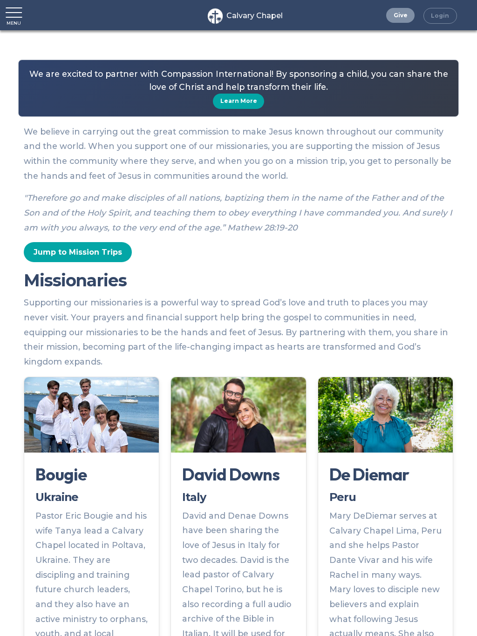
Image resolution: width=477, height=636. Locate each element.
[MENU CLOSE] (14, 12)
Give (401, 15)
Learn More (238, 100)
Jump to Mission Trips (78, 252)
